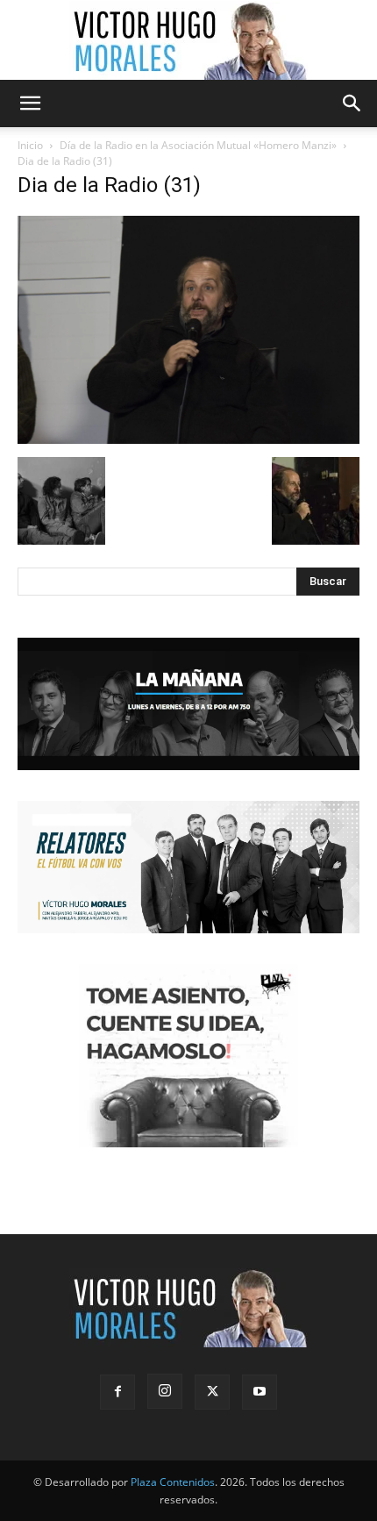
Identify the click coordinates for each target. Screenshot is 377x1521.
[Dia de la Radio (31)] (188, 439)
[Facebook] (117, 1392)
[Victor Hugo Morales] (188, 40)
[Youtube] (259, 1392)
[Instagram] (164, 1391)
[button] (30, 103)
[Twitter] (212, 1392)
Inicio (30, 145)
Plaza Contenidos (173, 1482)
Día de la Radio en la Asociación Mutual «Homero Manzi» (198, 145)
